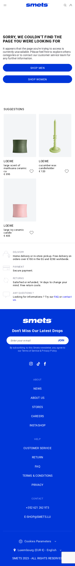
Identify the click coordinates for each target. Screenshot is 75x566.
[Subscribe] (61, 340)
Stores (37, 407)
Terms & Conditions (37, 475)
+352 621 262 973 (37, 507)
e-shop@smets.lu (37, 517)
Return (37, 457)
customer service (37, 448)
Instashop (37, 425)
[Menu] (5, 5)
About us (37, 398)
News (37, 388)
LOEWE (9, 161)
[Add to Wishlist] (31, 171)
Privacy (37, 485)
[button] (65, 5)
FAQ (56, 296)
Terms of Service (30, 350)
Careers (37, 416)
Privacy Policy (49, 350)
